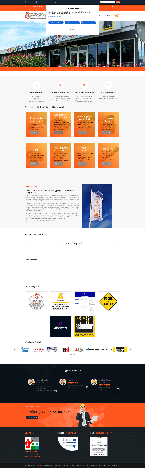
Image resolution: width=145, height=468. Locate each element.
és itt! (43, 223)
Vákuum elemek (82, 149)
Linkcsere (57, 465)
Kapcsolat (108, 15)
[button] (71, 395)
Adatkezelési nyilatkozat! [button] (55, 16)
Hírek (100, 15)
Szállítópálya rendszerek (85, 118)
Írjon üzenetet (32, 418)
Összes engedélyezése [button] (88, 22)
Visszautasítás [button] (56, 22)
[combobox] (107, 2)
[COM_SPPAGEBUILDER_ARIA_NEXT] (117, 246)
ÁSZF (100, 465)
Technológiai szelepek (61, 149)
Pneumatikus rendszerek (37, 119)
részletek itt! (37, 223)
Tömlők (34, 150)
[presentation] (115, 392)
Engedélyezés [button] (72, 22)
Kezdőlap (94, 465)
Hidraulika (107, 148)
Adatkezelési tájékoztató (111, 465)
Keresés (118, 2)
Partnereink (66, 465)
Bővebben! (34, 133)
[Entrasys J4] (36, 15)
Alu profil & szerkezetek (61, 116)
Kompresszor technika (109, 119)
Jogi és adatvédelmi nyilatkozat (80, 465)
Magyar (116, 6)
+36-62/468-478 (57, 411)
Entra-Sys (39, 465)
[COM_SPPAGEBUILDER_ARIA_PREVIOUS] (27, 246)
